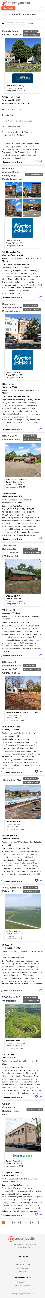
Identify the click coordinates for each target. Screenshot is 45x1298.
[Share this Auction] (41, 161)
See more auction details (12, 162)
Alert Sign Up (8, 8)
